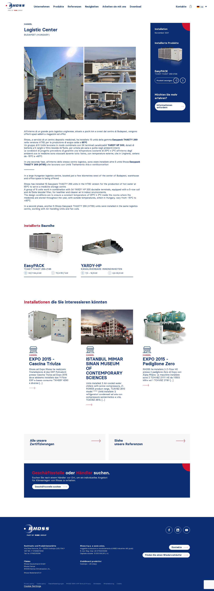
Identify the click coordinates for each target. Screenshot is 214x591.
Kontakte (181, 6)
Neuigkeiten (92, 6)
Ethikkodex (97, 584)
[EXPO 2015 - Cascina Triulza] (50, 327)
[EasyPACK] (46, 246)
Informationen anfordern (164, 106)
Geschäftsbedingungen (56, 584)
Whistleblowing (109, 584)
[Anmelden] (190, 6)
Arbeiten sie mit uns (114, 6)
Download (135, 6)
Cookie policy (41, 584)
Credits (119, 584)
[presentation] (176, 80)
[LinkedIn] (177, 530)
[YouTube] (186, 530)
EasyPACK (34, 265)
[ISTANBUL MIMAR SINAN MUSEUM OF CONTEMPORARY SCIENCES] (107, 327)
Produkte (58, 6)
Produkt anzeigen (164, 80)
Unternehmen (41, 6)
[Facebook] (169, 530)
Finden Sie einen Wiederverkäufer (163, 555)
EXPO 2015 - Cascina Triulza (45, 361)
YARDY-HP (91, 265)
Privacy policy (29, 584)
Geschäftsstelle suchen (48, 486)
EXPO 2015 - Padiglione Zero (159, 361)
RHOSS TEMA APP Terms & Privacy (78, 584)
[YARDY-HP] (103, 246)
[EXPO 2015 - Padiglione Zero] (164, 327)
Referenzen (74, 6)
